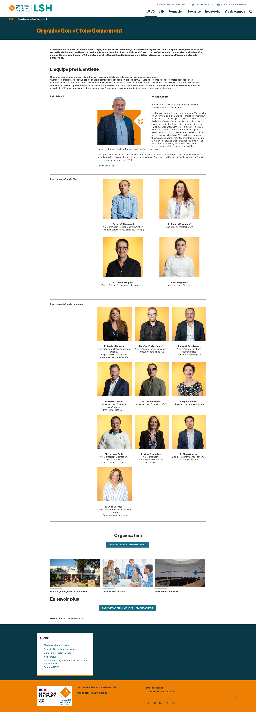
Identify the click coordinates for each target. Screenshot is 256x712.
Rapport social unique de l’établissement (127, 608)
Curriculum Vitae (105, 165)
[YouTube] (173, 703)
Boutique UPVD (51, 667)
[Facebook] (167, 703)
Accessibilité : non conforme (160, 691)
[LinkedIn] (160, 703)
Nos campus (50, 656)
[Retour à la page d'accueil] (30, 8)
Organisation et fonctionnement (60, 649)
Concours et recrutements (57, 653)
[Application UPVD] (147, 703)
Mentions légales (154, 687)
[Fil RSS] (179, 703)
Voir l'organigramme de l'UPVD (127, 544)
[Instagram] (154, 703)
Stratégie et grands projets (57, 645)
